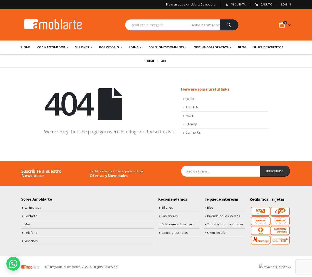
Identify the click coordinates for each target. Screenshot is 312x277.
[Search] (229, 24)
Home (25, 47)
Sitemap (191, 124)
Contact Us (193, 132)
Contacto (30, 216)
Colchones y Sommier (176, 224)
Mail (27, 224)
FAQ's (190, 116)
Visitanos (31, 241)
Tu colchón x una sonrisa (225, 224)
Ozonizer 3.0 (216, 233)
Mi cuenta (238, 4)
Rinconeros (169, 216)
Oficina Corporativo (211, 47)
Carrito (266, 4)
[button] (13, 264)
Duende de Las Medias (223, 216)
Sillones (82, 47)
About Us (192, 107)
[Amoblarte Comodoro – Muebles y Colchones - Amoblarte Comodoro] (53, 24)
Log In (286, 4)
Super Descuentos (268, 47)
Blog (242, 47)
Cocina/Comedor (51, 47)
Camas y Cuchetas (174, 233)
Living (134, 47)
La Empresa (32, 207)
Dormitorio (109, 47)
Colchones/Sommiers (166, 47)
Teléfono (30, 233)
